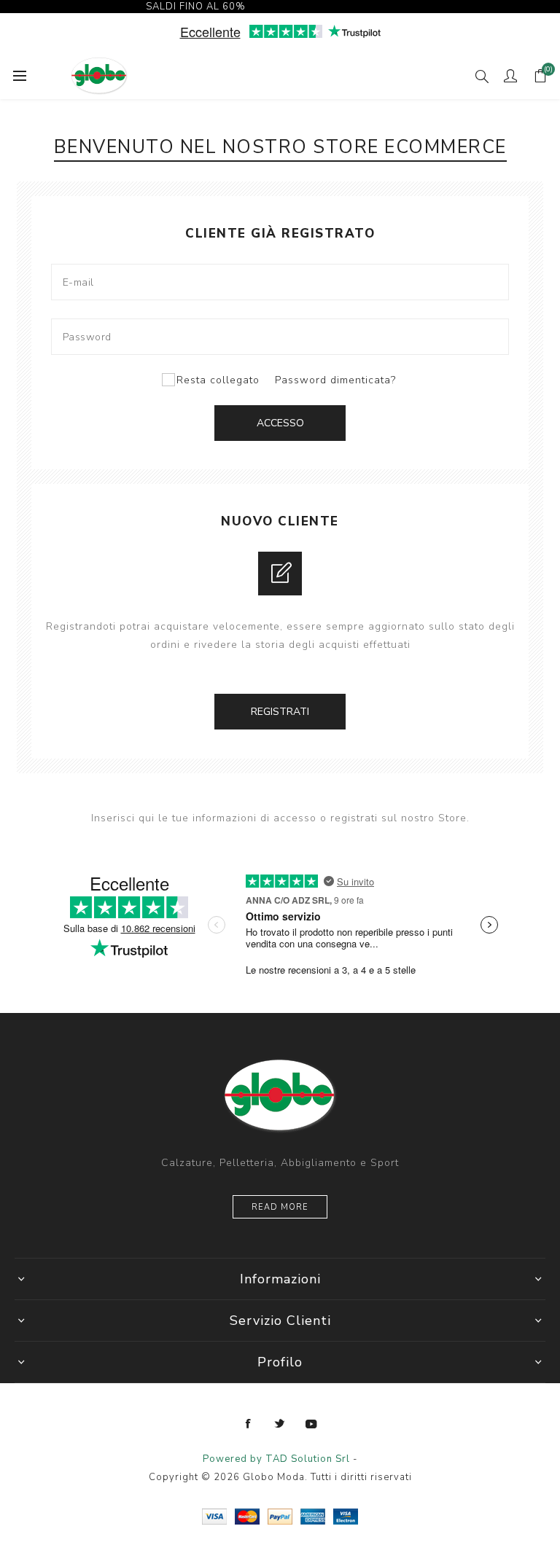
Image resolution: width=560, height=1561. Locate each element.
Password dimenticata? (335, 380)
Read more (280, 1207)
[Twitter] (280, 1424)
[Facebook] (248, 1424)
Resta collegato (218, 380)
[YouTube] (311, 1424)
